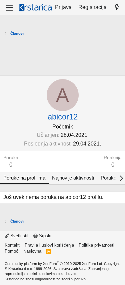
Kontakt (12, 245)
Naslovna (32, 251)
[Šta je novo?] (117, 7)
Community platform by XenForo (54, 264)
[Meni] (9, 7)
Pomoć (11, 251)
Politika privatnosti (96, 245)
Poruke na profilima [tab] (24, 178)
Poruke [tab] (108, 178)
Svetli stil (18, 235)
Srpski (44, 235)
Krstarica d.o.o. (20, 269)
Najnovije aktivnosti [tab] (73, 178)
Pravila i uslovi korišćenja (49, 245)
